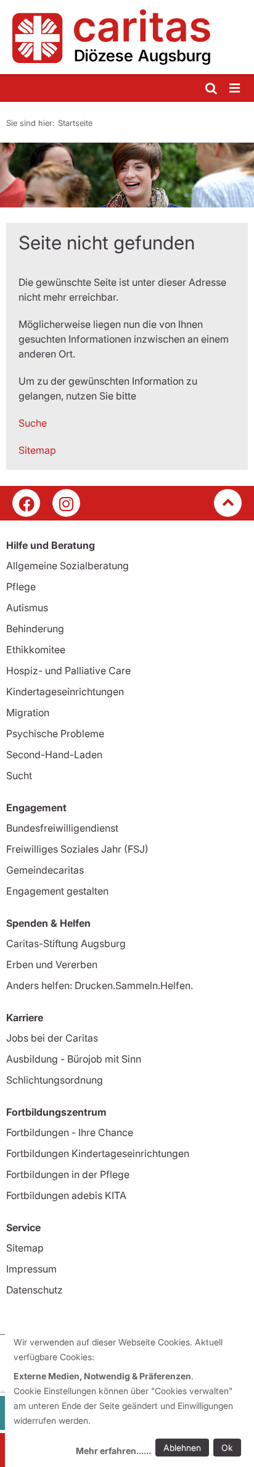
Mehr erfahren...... (113, 1450)
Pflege (21, 586)
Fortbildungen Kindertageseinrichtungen (97, 1153)
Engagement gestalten (57, 891)
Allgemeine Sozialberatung (67, 565)
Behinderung (35, 628)
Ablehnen (182, 1447)
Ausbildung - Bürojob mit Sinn (73, 1059)
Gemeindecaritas (45, 870)
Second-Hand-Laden (54, 754)
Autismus (27, 607)
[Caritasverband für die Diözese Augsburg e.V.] (127, 37)
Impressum (31, 1269)
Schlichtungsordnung (54, 1080)
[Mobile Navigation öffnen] (235, 88)
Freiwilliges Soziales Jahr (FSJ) (77, 849)
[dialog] (129, 1398)
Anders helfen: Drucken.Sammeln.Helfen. (99, 985)
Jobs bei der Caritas (52, 1038)
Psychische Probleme (55, 733)
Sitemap (37, 450)
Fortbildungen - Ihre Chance (69, 1132)
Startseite (75, 123)
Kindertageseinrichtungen (65, 691)
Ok (227, 1447)
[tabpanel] (127, 175)
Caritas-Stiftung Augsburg (66, 943)
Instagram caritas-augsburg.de (66, 503)
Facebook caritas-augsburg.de (26, 503)
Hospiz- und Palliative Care (68, 670)
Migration (27, 712)
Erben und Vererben (51, 964)
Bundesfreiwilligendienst (62, 828)
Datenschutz (34, 1290)
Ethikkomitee (35, 649)
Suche (32, 423)
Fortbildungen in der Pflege (67, 1174)
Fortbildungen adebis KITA (66, 1195)
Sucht (19, 775)
